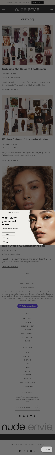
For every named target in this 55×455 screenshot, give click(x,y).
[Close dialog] (54, 211)
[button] (14, 234)
